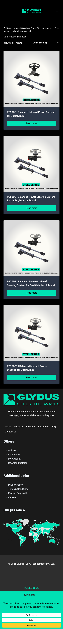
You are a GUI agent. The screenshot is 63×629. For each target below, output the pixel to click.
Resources (43, 426)
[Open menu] (56, 11)
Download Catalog (17, 463)
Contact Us (10, 431)
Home (8, 426)
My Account (14, 458)
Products (30, 426)
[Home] (5, 28)
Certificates (14, 454)
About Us (18, 426)
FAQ (54, 426)
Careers (12, 497)
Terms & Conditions (18, 489)
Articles (12, 450)
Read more (31, 123)
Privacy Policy (15, 484)
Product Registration (18, 493)
